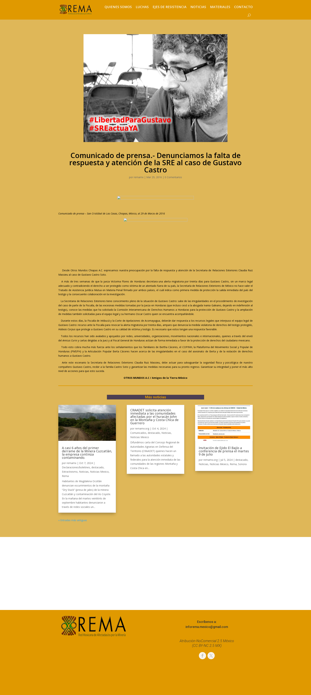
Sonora (242, 464)
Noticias (198, 7)
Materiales (220, 7)
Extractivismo (70, 471)
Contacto (243, 7)
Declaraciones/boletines (76, 467)
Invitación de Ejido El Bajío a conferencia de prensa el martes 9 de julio (224, 451)
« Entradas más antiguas (72, 520)
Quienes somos (118, 7)
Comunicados (138, 433)
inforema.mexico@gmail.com (207, 627)
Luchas (142, 7)
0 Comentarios (173, 177)
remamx (138, 177)
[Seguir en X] (211, 655)
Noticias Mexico (99, 471)
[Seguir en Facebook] (202, 655)
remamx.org (142, 428)
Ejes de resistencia (169, 7)
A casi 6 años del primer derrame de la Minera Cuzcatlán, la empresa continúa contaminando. (87, 453)
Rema (65, 476)
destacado (97, 467)
